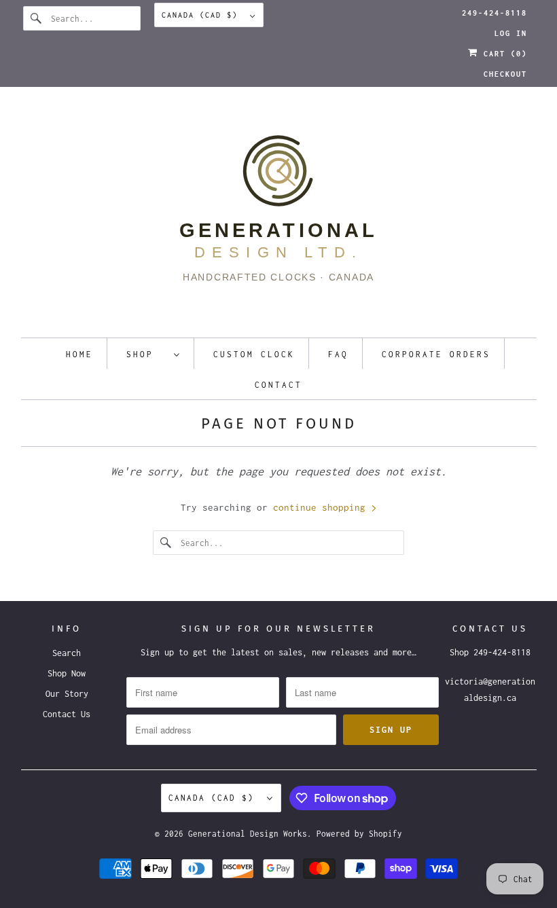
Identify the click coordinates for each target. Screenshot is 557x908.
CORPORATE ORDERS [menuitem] (436, 354)
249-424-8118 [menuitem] (494, 13)
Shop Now (67, 673)
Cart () (502, 54)
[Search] (36, 18)
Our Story (67, 694)
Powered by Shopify (359, 833)
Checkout (505, 74)
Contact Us (66, 714)
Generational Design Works (247, 833)
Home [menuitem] (79, 354)
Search (66, 653)
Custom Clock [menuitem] (254, 354)
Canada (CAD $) (202, 15)
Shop (146, 354)
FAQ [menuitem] (338, 354)
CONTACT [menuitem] (278, 384)
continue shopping (322, 507)
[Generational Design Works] (279, 215)
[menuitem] (153, 353)
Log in (511, 33)
